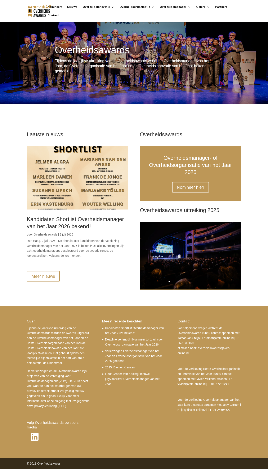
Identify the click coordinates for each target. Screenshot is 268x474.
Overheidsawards (45, 234)
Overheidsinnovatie (96, 6)
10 (201, 281)
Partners (221, 6)
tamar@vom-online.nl (220, 338)
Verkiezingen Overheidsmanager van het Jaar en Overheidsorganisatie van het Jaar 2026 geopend (133, 356)
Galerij (201, 6)
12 (208, 281)
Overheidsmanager (173, 6)
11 (205, 281)
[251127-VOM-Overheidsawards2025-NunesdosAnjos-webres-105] (190, 288)
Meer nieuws (43, 276)
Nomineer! (55, 6)
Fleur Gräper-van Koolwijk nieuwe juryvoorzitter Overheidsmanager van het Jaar (132, 379)
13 (212, 281)
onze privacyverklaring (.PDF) (46, 406)
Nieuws (72, 6)
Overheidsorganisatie (135, 6)
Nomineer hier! (190, 187)
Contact (53, 15)
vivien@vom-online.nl (192, 384)
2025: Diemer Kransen (120, 367)
